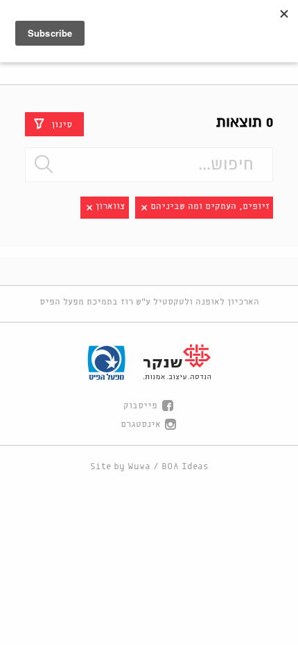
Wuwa (139, 466)
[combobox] (149, 164)
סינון (61, 124)
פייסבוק (140, 405)
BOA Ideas (185, 466)
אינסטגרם (141, 424)
